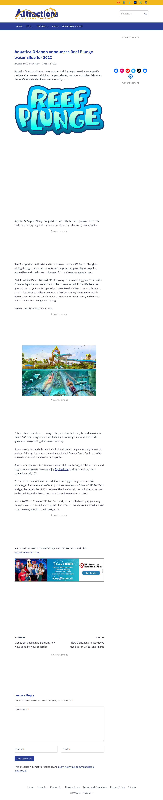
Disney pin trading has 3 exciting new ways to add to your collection (35, 642)
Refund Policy (117, 787)
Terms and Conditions (95, 787)
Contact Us (56, 787)
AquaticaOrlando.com (27, 552)
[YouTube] (118, 2)
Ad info (132, 787)
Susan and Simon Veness (28, 63)
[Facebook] (146, 2)
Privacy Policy (72, 787)
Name (20, 749)
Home (19, 26)
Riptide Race (61, 469)
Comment (22, 709)
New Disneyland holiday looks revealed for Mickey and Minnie (87, 642)
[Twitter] (140, 2)
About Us (42, 787)
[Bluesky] (135, 2)
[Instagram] (124, 2)
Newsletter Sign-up (72, 26)
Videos (55, 26)
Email (66, 749)
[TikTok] (129, 2)
